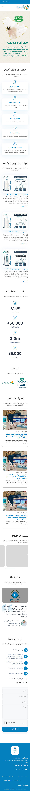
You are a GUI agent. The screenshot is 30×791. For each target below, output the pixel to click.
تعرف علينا (20, 776)
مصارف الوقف (12, 776)
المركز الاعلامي (17, 780)
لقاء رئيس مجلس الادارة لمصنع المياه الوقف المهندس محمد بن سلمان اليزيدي (16, 436)
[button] (3, 382)
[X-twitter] (22, 769)
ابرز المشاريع (5, 776)
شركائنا (10, 780)
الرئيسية (25, 776)
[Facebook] (26, 769)
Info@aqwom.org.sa (23, 785)
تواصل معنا (4, 780)
